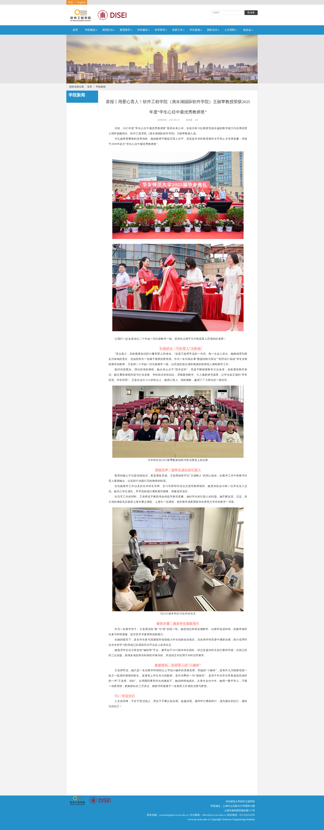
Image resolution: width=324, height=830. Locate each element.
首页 (75, 29)
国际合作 (212, 29)
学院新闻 (101, 86)
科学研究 (160, 29)
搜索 (252, 12)
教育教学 (125, 29)
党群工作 (177, 29)
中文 (70, 2)
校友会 (247, 29)
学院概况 (90, 29)
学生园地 (195, 29)
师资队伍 (107, 29)
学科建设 (142, 29)
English (81, 2)
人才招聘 (229, 29)
